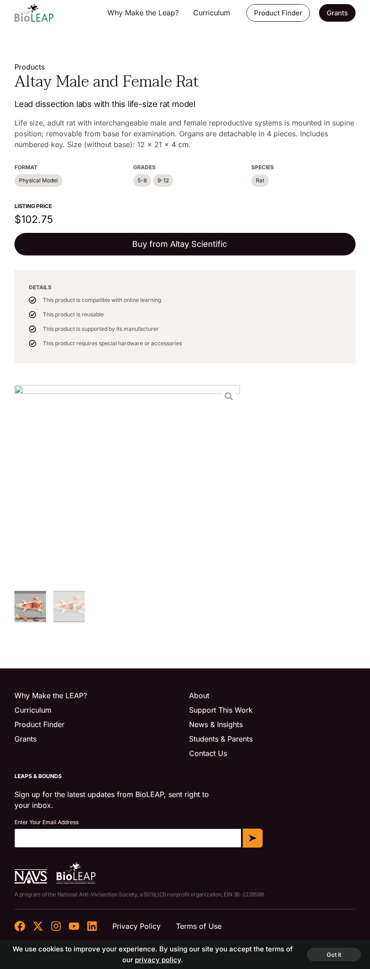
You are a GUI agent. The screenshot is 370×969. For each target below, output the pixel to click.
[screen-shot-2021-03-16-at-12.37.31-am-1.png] (127, 484)
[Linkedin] (92, 926)
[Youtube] (74, 926)
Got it (334, 954)
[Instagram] (56, 926)
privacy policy (158, 959)
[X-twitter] (37, 926)
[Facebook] (19, 926)
